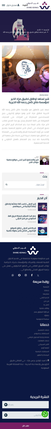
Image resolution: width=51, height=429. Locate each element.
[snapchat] (19, 275)
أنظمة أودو (45, 348)
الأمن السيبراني (43, 344)
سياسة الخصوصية (42, 319)
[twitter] (38, 275)
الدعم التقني (44, 297)
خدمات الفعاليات (43, 340)
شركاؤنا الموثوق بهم (41, 312)
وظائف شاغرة (44, 308)
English (25, 5)
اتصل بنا (46, 304)
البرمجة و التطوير (43, 355)
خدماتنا (46, 290)
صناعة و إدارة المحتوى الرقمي (38, 337)
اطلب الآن (25, 425)
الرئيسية (46, 30)
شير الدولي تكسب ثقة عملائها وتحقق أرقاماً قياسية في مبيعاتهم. (20, 205)
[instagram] (26, 275)
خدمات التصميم (43, 330)
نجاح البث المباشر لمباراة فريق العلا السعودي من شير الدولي (22, 217)
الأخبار (39, 30)
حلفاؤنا (46, 315)
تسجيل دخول (12, 5)
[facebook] (32, 275)
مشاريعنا (46, 294)
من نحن (46, 301)
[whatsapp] (13, 275)
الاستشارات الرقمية (42, 351)
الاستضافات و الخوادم (41, 333)
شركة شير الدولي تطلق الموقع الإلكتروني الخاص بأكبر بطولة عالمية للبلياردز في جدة (21, 230)
